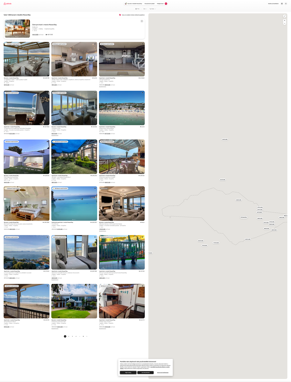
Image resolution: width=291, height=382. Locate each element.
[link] (61, 336)
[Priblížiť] (284, 20)
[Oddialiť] (284, 23)
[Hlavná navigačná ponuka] (285, 3)
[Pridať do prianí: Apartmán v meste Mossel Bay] (95, 44)
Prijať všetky (128, 372)
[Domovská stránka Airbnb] (7, 4)
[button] (35, 34)
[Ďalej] (86, 336)
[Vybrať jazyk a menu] (281, 3)
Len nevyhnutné (146, 372)
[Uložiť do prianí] (142, 21)
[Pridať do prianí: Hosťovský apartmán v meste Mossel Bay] (95, 188)
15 (83, 336)
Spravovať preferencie (162, 372)
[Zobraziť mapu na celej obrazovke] (284, 16)
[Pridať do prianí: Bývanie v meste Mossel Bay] (47, 44)
